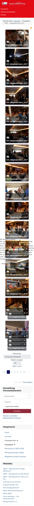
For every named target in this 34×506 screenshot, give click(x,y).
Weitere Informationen (12, 267)
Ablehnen (16, 263)
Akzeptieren (6, 263)
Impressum (25, 267)
